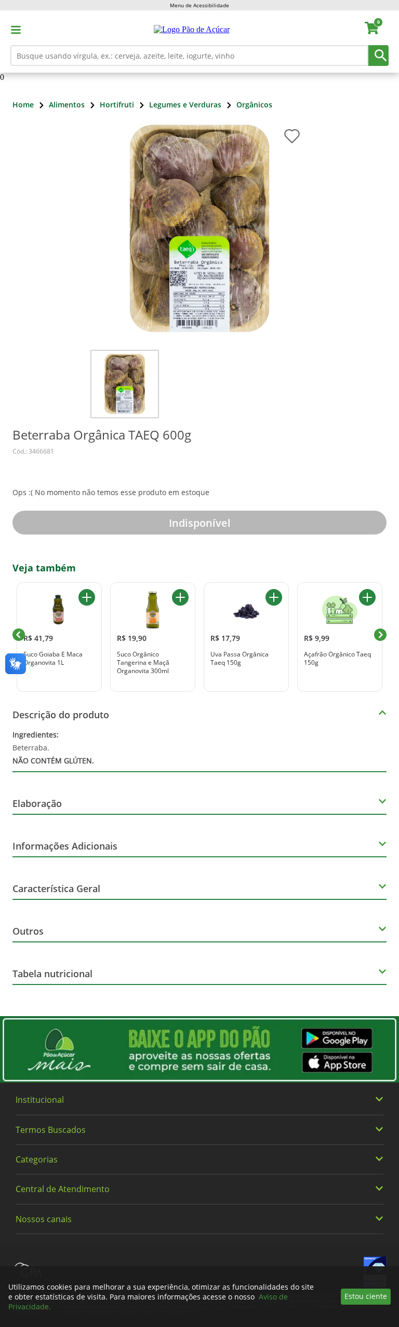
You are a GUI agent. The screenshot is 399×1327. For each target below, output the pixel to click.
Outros (28, 931)
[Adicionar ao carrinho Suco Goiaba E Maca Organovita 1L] (86, 597)
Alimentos (67, 105)
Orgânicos (254, 105)
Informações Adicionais (64, 846)
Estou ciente (365, 1296)
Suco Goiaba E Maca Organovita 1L (53, 658)
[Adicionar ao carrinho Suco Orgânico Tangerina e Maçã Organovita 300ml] (180, 597)
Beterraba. (53, 747)
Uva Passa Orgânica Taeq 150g (239, 658)
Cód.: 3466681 (33, 451)
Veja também (44, 568)
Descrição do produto (60, 714)
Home (23, 105)
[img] (199, 1049)
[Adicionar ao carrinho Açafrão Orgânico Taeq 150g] (367, 597)
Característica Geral (56, 888)
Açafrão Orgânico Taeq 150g (337, 658)
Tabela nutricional (52, 973)
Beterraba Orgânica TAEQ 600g (101, 435)
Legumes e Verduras (185, 105)
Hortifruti (117, 105)
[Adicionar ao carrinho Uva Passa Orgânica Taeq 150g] (273, 597)
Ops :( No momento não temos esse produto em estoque (110, 492)
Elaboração (37, 803)
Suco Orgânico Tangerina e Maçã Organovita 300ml (143, 662)
